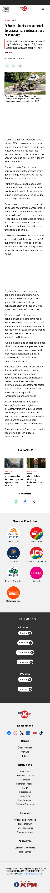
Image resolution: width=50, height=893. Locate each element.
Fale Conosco (25, 800)
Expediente (25, 796)
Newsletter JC (25, 823)
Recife (25, 633)
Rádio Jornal (25, 851)
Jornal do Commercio (25, 847)
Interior (25, 689)
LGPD (25, 787)
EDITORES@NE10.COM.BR (31, 873)
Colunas (25, 751)
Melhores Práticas (25, 783)
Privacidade (25, 779)
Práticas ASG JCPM (25, 775)
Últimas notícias (25, 747)
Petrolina (25, 662)
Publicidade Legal (25, 828)
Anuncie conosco (25, 832)
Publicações (25, 791)
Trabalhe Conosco (25, 804)
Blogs (25, 755)
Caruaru (25, 642)
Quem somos (25, 771)
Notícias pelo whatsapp (25, 819)
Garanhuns (25, 652)
